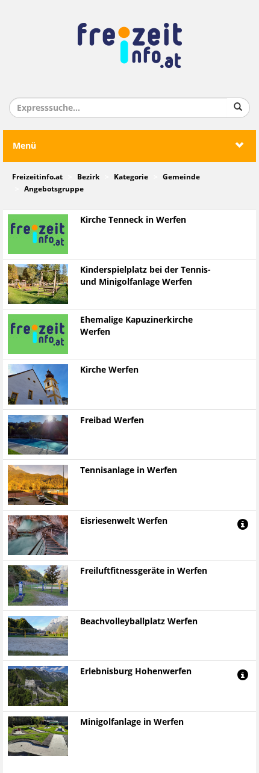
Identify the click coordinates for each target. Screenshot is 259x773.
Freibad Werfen (112, 420)
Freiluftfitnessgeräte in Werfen (143, 571)
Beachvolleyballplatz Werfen (139, 621)
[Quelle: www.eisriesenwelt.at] (38, 535)
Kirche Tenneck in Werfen (133, 220)
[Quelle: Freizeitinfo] (38, 284)
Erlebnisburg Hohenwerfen (136, 671)
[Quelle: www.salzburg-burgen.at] (38, 685)
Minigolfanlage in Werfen (132, 722)
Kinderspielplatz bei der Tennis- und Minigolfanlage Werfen (145, 276)
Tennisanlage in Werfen (128, 470)
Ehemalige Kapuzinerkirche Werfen (136, 326)
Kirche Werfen (109, 370)
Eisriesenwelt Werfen (123, 521)
